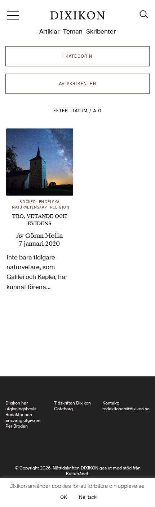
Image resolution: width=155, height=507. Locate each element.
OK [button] (63, 497)
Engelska (49, 202)
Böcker (27, 202)
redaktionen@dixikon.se (126, 409)
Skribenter (101, 31)
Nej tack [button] (88, 497)
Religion (60, 207)
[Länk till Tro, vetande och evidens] (39, 162)
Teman (73, 31)
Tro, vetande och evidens (39, 220)
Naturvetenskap (29, 207)
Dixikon (77, 18)
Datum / (82, 110)
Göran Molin (44, 236)
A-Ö (97, 110)
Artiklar (49, 31)
